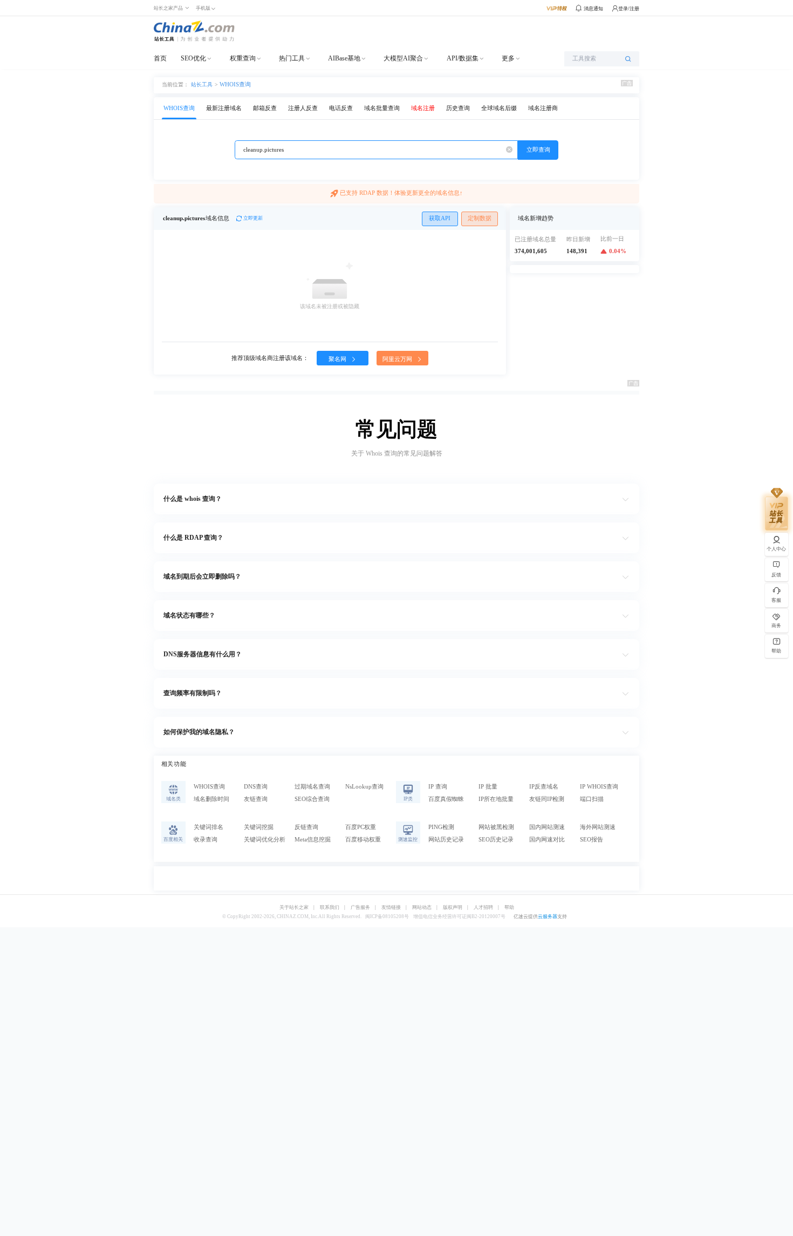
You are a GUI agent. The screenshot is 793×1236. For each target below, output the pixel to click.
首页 (160, 58)
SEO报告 (591, 840)
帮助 (509, 907)
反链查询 (306, 827)
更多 (508, 58)
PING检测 (441, 827)
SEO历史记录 (496, 840)
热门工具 (292, 58)
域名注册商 (543, 108)
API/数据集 (462, 58)
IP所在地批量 (496, 799)
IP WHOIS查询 (599, 787)
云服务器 (547, 916)
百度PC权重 (360, 827)
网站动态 (422, 907)
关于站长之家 (294, 907)
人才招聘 (483, 907)
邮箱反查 (265, 108)
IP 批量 (487, 787)
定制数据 (479, 218)
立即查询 (538, 150)
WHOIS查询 (235, 84)
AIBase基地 (344, 58)
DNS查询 (256, 787)
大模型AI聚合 (403, 58)
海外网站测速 (598, 827)
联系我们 (329, 907)
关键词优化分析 (264, 840)
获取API (439, 218)
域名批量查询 (382, 108)
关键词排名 (208, 827)
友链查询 (256, 799)
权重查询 (243, 58)
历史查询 (458, 108)
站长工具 (202, 84)
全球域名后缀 (499, 108)
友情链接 (391, 907)
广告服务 (360, 907)
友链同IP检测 (546, 799)
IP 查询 (437, 787)
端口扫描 (592, 799)
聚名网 (338, 359)
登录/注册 (628, 8)
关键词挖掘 (259, 827)
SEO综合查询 (312, 799)
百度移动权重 (363, 840)
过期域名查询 (312, 787)
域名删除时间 (211, 799)
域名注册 (423, 108)
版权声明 (452, 907)
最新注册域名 (224, 108)
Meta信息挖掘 (313, 840)
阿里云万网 (398, 359)
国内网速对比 (547, 840)
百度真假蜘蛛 (446, 799)
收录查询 (205, 840)
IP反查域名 (543, 787)
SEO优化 (193, 58)
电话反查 (341, 108)
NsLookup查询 (364, 787)
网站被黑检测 (496, 827)
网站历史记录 (446, 840)
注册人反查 (303, 108)
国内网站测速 (547, 827)
